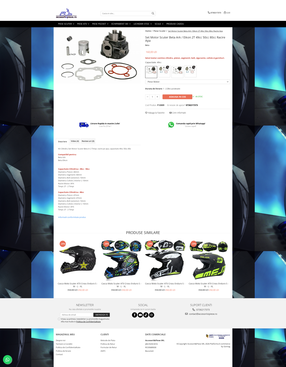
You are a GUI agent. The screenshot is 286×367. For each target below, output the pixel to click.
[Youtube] (140, 315)
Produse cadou (175, 23)
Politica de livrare (63, 351)
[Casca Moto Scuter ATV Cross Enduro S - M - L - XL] (77, 260)
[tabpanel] (98, 55)
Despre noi (60, 340)
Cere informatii (179, 112)
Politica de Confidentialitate (88, 321)
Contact (59, 354)
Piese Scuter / (160, 30)
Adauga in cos (177, 96)
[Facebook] (134, 315)
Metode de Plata (108, 340)
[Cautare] (153, 13)
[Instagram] (151, 315)
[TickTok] (146, 315)
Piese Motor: (154, 81)
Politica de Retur (108, 344)
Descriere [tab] (62, 141)
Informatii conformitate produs (72, 217)
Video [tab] (75, 141)
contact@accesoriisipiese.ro (202, 313)
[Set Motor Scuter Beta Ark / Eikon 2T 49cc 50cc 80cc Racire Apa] (98, 55)
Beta (147, 45)
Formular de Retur (109, 347)
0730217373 (203, 309)
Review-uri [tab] (88, 141)
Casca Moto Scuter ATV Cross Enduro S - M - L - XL (78, 285)
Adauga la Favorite (156, 112)
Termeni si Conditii (64, 344)
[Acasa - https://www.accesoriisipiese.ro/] (71, 13)
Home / (149, 30)
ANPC (103, 351)
